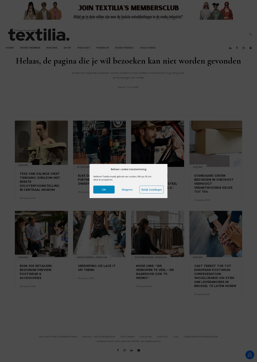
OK (104, 189)
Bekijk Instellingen (151, 189)
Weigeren (127, 189)
